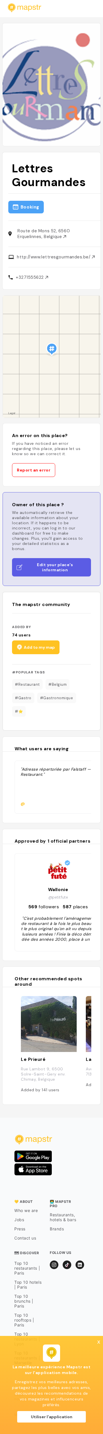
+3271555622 (30, 277)
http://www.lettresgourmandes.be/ (54, 257)
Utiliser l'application (51, 1416)
